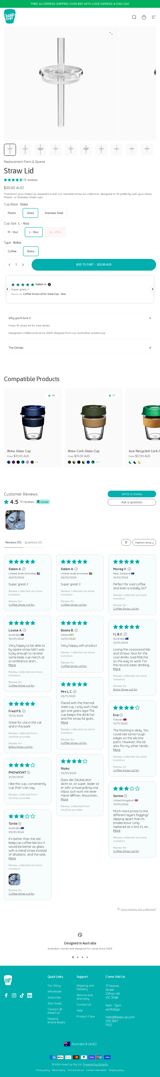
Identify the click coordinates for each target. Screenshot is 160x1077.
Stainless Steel (54, 213)
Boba (30, 251)
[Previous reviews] (7, 289)
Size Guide (55, 1003)
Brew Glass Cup (19, 451)
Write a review (132, 494)
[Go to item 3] (40, 150)
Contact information (96, 1070)
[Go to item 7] (101, 150)
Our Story (54, 985)
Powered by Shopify (95, 1064)
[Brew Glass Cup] (32, 417)
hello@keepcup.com (120, 1017)
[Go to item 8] (116, 150)
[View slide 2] (77, 957)
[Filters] (126, 542)
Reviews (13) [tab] (13, 542)
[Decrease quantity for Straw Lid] (8, 264)
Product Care (86, 1016)
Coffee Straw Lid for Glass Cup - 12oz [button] (126, 770)
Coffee (12, 251)
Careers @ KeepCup (55, 1011)
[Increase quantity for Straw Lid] (23, 264)
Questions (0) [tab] (33, 542)
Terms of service (76, 1070)
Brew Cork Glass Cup (84, 451)
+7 (97, 462)
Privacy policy (43, 1070)
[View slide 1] (73, 957)
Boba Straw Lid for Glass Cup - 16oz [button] (125, 689)
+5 (36, 462)
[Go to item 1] (15, 520)
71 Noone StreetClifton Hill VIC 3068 (113, 991)
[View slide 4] (87, 957)
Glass (30, 213)
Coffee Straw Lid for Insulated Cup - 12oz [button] (74, 743)
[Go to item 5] (71, 150)
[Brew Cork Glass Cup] (93, 417)
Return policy (58, 1070)
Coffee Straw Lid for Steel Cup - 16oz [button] (74, 604)
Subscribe (54, 997)
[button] (13, 180)
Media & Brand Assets (56, 1020)
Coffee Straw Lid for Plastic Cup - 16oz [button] (21, 685)
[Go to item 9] (132, 150)
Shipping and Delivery (85, 987)
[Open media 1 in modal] (111, 33)
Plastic (12, 213)
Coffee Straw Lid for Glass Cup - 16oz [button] (21, 604)
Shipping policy (116, 1070)
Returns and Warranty (85, 996)
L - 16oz (33, 232)
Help (80, 1010)
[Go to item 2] (25, 150)
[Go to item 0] (10, 150)
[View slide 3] (82, 957)
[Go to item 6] (86, 150)
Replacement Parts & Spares (24, 162)
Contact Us (84, 1004)
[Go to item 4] (56, 150)
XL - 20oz (55, 232)
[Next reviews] (152, 289)
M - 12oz (13, 232)
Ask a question (131, 502)
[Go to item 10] (147, 150)
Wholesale (54, 991)
